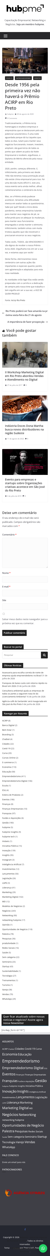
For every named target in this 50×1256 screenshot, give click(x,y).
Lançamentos (8, 873)
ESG (4, 790)
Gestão (5, 822)
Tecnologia (7, 975)
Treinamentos (8, 980)
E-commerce (8, 762)
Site (4, 600)
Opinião (6, 924)
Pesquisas (7, 938)
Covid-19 (9, 78)
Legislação (7, 878)
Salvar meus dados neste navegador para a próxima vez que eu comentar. (25, 621)
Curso (5, 753)
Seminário (7, 961)
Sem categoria (8, 957)
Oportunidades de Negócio (14, 929)
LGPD (4, 883)
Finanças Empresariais (12, 808)
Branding (6, 734)
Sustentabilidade (10, 971)
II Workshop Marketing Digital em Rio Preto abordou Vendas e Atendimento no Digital (24, 375)
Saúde (5, 952)
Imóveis (5, 841)
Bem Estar (7, 730)
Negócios (6, 910)
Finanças (6, 804)
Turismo (6, 985)
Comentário (9, 534)
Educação (6, 771)
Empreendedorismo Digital (14, 781)
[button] (43, 1248)
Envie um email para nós (13, 1162)
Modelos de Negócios (12, 906)
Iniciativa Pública (10, 846)
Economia (6, 767)
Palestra (6, 934)
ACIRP (5, 720)
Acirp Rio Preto (18, 300)
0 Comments (12, 118)
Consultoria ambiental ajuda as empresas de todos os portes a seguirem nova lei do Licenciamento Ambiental (23, 693)
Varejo (5, 989)
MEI (4, 901)
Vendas (5, 994)
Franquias (7, 813)
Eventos (37, 78)
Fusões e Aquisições (11, 818)
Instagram (7, 859)
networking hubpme (11, 920)
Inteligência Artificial (11, 864)
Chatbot (6, 739)
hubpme (10, 114)
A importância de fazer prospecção (26, 321)
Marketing (7, 892)
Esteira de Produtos (11, 794)
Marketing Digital (10, 897)
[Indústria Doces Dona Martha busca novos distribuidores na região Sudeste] (25, 397)
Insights (6, 855)
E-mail (6, 586)
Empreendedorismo (23, 78)
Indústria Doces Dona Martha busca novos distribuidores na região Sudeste (24, 429)
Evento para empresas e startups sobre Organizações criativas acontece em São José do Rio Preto (25, 485)
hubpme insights (10, 832)
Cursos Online (8, 757)
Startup (5, 966)
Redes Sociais (8, 948)
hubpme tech (8, 836)
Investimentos (8, 869)
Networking (7, 915)
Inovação (6, 850)
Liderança (6, 887)
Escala (5, 785)
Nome (6, 573)
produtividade (8, 943)
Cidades (6, 743)
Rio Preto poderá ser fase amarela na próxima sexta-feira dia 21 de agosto (27, 313)
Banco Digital (8, 725)
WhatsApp (7, 999)
